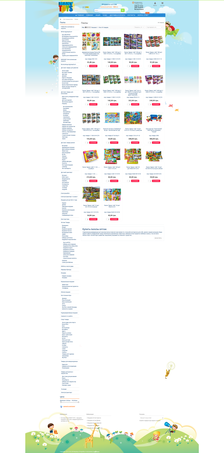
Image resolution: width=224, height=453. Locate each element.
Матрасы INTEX (66, 41)
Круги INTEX (65, 40)
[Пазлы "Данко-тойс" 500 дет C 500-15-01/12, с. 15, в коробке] (133, 41)
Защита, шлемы (66, 333)
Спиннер (64, 166)
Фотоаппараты (66, 168)
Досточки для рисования (69, 376)
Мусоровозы (66, 112)
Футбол (64, 357)
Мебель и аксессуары (67, 266)
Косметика (65, 83)
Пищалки (64, 213)
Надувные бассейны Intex (70, 246)
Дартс (64, 331)
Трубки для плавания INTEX (70, 55)
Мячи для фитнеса (67, 341)
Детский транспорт (66, 172)
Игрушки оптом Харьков (94, 423)
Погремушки (65, 368)
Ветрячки (64, 145)
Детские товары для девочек (69, 67)
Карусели (64, 364)
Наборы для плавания (69, 244)
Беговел (64, 175)
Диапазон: (63, 400)
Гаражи (64, 98)
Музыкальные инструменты (70, 286)
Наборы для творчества (69, 381)
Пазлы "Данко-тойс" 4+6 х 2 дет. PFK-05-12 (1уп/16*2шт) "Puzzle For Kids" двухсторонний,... (133, 93)
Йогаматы (65, 336)
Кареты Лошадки (67, 77)
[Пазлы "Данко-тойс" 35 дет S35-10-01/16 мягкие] (91, 194)
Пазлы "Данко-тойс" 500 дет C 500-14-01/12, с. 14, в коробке (91, 91)
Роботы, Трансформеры (69, 131)
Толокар (64, 187)
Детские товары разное (68, 142)
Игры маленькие (67, 302)
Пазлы (64, 305)
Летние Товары (65, 222)
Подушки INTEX (66, 50)
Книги (63, 378)
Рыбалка (64, 260)
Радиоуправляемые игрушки (69, 313)
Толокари (63, 389)
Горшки (64, 203)
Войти (155, 5)
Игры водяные (66, 152)
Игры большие (66, 300)
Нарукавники (66, 253)
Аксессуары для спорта (69, 322)
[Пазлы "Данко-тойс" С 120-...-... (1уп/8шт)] (91, 156)
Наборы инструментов (68, 126)
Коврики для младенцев (69, 366)
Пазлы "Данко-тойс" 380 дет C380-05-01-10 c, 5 (154, 53)
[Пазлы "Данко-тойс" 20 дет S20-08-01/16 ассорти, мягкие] (154, 156)
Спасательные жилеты (70, 258)
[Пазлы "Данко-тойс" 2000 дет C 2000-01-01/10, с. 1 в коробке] (154, 79)
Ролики (64, 345)
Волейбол (65, 329)
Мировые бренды (66, 269)
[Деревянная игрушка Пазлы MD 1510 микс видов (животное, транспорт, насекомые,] (91, 41)
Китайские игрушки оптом (94, 428)
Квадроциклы (66, 179)
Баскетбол (65, 324)
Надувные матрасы (68, 249)
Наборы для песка (67, 237)
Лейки (64, 234)
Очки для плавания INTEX (69, 47)
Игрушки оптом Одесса (94, 418)
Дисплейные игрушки (68, 149)
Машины (64, 103)
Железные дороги (67, 102)
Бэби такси (65, 177)
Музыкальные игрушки (67, 281)
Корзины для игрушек (68, 210)
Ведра (64, 227)
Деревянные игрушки (68, 147)
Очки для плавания (68, 254)
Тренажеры (65, 355)
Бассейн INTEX (66, 34)
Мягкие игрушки (65, 292)
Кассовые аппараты (67, 79)
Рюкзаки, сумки (66, 385)
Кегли (63, 338)
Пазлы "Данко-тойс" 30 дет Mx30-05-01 (112, 206)
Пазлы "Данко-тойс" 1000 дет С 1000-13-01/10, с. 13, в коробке (112, 53)
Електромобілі (65, 193)
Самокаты (65, 347)
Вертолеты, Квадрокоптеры (70, 96)
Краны (65, 110)
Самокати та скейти (66, 316)
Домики (64, 76)
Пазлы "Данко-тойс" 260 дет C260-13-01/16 (112, 167)
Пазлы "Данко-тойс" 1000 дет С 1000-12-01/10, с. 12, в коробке (112, 91)
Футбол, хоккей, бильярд (69, 307)
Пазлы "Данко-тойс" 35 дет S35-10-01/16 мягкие (91, 206)
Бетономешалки (68, 106)
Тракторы (65, 137)
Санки (63, 348)
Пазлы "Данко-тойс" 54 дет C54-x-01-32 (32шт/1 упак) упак (133, 129)
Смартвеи (65, 186)
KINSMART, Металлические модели (68, 60)
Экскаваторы (67, 122)
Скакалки (64, 350)
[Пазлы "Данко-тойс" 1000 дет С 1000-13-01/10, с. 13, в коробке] (112, 41)
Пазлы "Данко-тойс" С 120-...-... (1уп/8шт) (91, 167)
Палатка (64, 163)
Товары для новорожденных (69, 361)
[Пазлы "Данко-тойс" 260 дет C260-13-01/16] (112, 156)
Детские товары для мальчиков (67, 92)
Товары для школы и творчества (67, 372)
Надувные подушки (68, 251)
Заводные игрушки (67, 206)
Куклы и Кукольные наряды (70, 84)
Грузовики (66, 108)
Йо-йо (63, 154)
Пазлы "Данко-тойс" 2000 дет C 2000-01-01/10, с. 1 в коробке (154, 91)
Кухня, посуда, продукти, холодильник (69, 87)
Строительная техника (68, 135)
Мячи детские (66, 340)
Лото (63, 303)
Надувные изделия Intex (69, 239)
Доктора (64, 74)
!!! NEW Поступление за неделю (67, 27)
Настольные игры (66, 295)
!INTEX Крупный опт (66, 31)
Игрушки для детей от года (69, 200)
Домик (64, 204)
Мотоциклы (65, 182)
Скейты (64, 352)
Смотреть (159, 238)
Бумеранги (65, 225)
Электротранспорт (66, 392)
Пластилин (65, 383)
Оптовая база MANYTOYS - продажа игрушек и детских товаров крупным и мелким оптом (72, 419)
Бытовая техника (67, 72)
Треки (63, 138)
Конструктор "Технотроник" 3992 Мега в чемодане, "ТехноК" (154, 130)
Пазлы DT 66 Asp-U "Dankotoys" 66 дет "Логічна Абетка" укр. (112, 129)
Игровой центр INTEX (68, 38)
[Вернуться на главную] (60, 19)
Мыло (63, 159)
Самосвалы (66, 117)
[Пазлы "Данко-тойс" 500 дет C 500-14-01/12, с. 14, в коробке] (91, 79)
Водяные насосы (67, 230)
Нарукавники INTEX (67, 45)
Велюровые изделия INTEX (70, 36)
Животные (65, 151)
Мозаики (63, 273)
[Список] (88, 27)
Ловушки (64, 158)
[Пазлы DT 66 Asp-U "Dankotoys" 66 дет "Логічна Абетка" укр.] (112, 118)
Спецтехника (67, 119)
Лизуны (64, 156)
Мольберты (65, 380)
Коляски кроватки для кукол (70, 81)
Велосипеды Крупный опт (68, 64)
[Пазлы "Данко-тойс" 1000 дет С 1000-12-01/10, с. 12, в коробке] (112, 79)
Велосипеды (65, 327)
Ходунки (64, 189)
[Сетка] (86, 27)
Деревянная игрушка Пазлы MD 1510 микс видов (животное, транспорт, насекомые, (91, 54)
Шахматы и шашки (67, 309)
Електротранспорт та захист (69, 196)
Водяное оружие (67, 229)
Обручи (64, 343)
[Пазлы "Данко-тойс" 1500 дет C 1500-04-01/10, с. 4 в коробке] (91, 118)
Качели (64, 208)
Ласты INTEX (66, 242)
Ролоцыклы (65, 184)
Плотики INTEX (66, 48)
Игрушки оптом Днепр (93, 420)
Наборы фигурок (66, 161)
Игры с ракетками (67, 334)
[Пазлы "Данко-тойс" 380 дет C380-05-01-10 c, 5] (154, 41)
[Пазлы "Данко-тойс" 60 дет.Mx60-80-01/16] (133, 156)
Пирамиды (65, 211)
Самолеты (65, 133)
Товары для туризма (68, 354)
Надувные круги (67, 247)
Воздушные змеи (67, 232)
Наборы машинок (67, 128)
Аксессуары (65, 70)
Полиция (65, 115)
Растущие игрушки (67, 165)
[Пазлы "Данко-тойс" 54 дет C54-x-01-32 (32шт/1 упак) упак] (133, 118)
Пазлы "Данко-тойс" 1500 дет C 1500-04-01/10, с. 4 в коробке (91, 129)
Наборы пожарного (67, 130)
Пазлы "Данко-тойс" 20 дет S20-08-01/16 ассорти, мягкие (154, 167)
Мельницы (65, 236)
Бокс (63, 326)
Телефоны (65, 288)
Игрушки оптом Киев (93, 425)
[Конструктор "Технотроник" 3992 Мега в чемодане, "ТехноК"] (154, 118)
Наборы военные (67, 124)
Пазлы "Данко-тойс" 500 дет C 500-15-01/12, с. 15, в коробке (133, 53)
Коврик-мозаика (66, 276)
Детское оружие (67, 100)
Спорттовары (65, 319)
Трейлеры (66, 120)
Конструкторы (65, 219)
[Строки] (90, 27)
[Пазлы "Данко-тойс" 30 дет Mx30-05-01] (112, 194)
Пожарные (66, 113)
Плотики (65, 256)
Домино (64, 298)
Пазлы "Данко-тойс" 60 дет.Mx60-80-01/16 (133, 167)
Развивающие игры (67, 215)
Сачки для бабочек (67, 262)
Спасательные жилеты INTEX (69, 53)
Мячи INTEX (65, 43)
